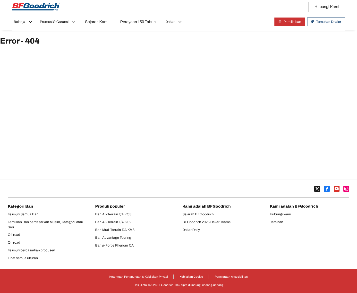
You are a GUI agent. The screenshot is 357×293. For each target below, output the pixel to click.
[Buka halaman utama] (36, 6)
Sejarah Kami (97, 22)
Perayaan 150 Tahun (138, 22)
